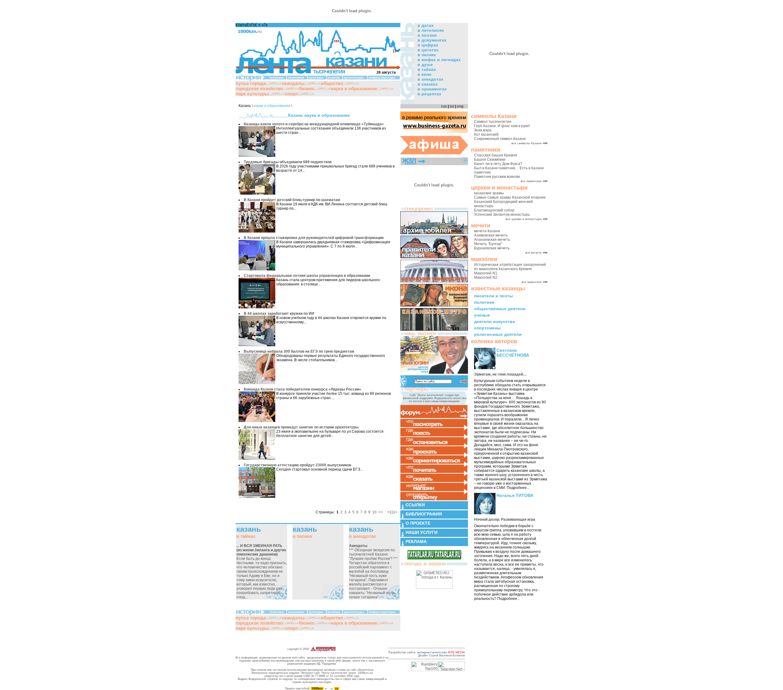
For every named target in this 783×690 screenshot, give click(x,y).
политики (484, 302)
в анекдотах (430, 79)
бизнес (306, 88)
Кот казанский (486, 134)
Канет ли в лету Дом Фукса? (498, 164)
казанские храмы (489, 193)
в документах (432, 40)
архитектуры (354, 77)
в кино (424, 74)
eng (460, 106)
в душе (425, 64)
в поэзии (427, 35)
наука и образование (354, 88)
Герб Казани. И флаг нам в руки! (502, 126)
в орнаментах (432, 88)
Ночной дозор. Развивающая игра (504, 519)
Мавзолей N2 (485, 277)
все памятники (531, 181)
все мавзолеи (531, 282)
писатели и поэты (493, 295)
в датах (425, 25)
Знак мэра (483, 130)
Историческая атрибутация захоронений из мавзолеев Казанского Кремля (510, 266)
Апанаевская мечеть (492, 239)
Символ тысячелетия (492, 121)
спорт (291, 93)
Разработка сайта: (426, 652)
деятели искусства (494, 321)
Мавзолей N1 (485, 273)
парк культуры (252, 93)
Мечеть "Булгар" (488, 244)
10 (374, 512)
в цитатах (428, 49)
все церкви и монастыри (524, 219)
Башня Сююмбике (490, 159)
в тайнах (426, 69)
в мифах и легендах (439, 59)
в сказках (427, 84)
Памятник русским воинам (497, 176)
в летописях (430, 30)
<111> (392, 512)
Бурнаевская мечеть (492, 248)
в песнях (426, 54)
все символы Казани (526, 143)
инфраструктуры (382, 77)
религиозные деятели (498, 334)
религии (334, 77)
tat (452, 106)
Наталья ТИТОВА (514, 495)
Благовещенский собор (494, 210)
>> (380, 512)
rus (444, 106)
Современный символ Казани (500, 139)
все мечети (533, 252)
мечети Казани (487, 231)
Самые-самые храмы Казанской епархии (510, 197)
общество (332, 83)
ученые (482, 315)
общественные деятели (499, 308)
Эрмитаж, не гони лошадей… (500, 374)
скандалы (293, 83)
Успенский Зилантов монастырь (502, 214)
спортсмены (487, 327)
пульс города (251, 83)
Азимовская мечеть (491, 235)
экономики (296, 77)
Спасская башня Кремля (495, 155)
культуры (316, 77)
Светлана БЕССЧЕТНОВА (512, 353)
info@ (306, 688)
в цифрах (427, 44)
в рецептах (429, 93)
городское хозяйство (259, 88)
